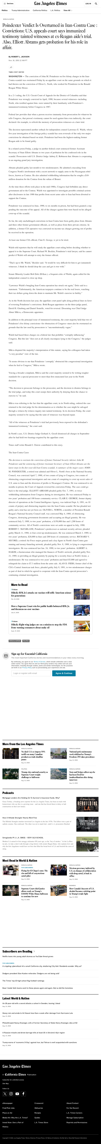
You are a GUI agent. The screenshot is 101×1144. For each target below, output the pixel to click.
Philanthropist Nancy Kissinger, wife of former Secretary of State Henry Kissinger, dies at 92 (39, 1023)
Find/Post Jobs (8, 1108)
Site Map (5, 1083)
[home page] (50, 3)
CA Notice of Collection (52, 1138)
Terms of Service (39, 662)
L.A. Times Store (41, 1122)
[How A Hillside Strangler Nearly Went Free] (87, 824)
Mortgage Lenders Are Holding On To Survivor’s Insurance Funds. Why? (31, 798)
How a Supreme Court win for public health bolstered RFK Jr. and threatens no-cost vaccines (40, 608)
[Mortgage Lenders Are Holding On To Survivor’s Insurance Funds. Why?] (87, 804)
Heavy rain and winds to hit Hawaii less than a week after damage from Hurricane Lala (37, 1013)
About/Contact (72, 1103)
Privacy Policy (27, 668)
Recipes (37, 1113)
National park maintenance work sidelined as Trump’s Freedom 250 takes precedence (81, 754)
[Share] (11, 67)
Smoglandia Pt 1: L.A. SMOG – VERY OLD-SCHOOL (22, 838)
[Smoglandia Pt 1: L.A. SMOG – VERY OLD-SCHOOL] (87, 844)
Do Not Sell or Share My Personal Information (73, 1138)
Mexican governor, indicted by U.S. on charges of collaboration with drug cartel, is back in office (82, 872)
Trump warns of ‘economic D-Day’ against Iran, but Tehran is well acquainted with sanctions (39, 1042)
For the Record (72, 1108)
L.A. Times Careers (74, 1113)
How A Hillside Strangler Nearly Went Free (19, 818)
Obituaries (38, 1108)
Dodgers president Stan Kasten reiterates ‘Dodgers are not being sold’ (30, 973)
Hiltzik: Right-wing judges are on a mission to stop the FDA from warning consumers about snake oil (39, 626)
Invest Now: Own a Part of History (12, 1125)
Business (72, 885)
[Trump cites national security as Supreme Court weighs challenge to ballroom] (10, 773)
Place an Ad (7, 1113)
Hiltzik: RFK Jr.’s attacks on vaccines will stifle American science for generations (41, 594)
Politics (5, 10)
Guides (37, 1118)
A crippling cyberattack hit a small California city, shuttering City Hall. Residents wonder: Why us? (42, 966)
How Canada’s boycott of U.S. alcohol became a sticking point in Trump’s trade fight (82, 891)
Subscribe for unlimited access (13, 1080)
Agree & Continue (64, 673)
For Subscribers (27, 867)
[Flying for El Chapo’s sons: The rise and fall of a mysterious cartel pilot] (10, 870)
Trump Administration (20, 10)
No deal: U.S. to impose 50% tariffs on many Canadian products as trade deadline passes (33, 755)
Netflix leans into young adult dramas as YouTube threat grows (27, 956)
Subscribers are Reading (17, 951)
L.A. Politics (55, 10)
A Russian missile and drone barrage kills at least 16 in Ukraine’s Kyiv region (33, 1033)
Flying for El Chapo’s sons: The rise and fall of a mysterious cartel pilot (34, 873)
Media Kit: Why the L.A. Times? (15, 1118)
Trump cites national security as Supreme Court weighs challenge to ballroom (34, 775)
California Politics (40, 10)
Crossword (38, 1103)
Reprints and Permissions (77, 1122)
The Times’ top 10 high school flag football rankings (23, 981)
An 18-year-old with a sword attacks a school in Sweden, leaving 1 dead (31, 1003)
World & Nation (8, 19)
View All (67, 10)
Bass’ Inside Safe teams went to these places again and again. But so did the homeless (37, 988)
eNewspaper (7, 1103)
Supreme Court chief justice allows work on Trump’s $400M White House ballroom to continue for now (34, 892)
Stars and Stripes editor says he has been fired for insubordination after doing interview (82, 776)
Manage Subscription (75, 1118)
